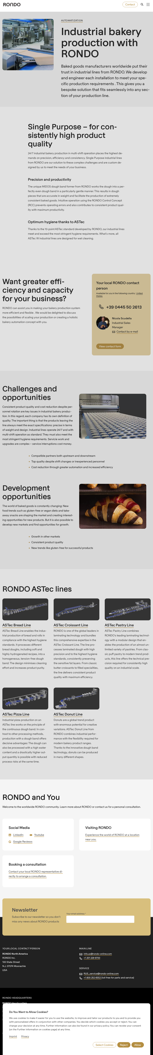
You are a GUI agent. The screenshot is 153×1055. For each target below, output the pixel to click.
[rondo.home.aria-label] (11, 4)
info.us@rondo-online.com (98, 953)
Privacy (25, 1036)
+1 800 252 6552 (92, 977)
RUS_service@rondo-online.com (101, 973)
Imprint (13, 1036)
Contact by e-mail (127, 331)
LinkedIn (18, 834)
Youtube (39, 834)
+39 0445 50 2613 (124, 306)
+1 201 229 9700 (92, 957)
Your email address (75, 913)
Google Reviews (22, 841)
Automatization (72, 20)
